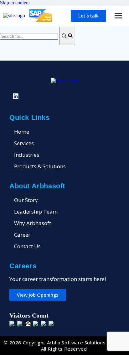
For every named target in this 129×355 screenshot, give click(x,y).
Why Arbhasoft (32, 223)
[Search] (67, 36)
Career (22, 234)
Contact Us (27, 246)
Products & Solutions (40, 166)
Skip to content (15, 2)
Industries (26, 154)
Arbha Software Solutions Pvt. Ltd (86, 342)
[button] (118, 15)
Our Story (26, 200)
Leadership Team (36, 211)
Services (24, 143)
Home (21, 131)
